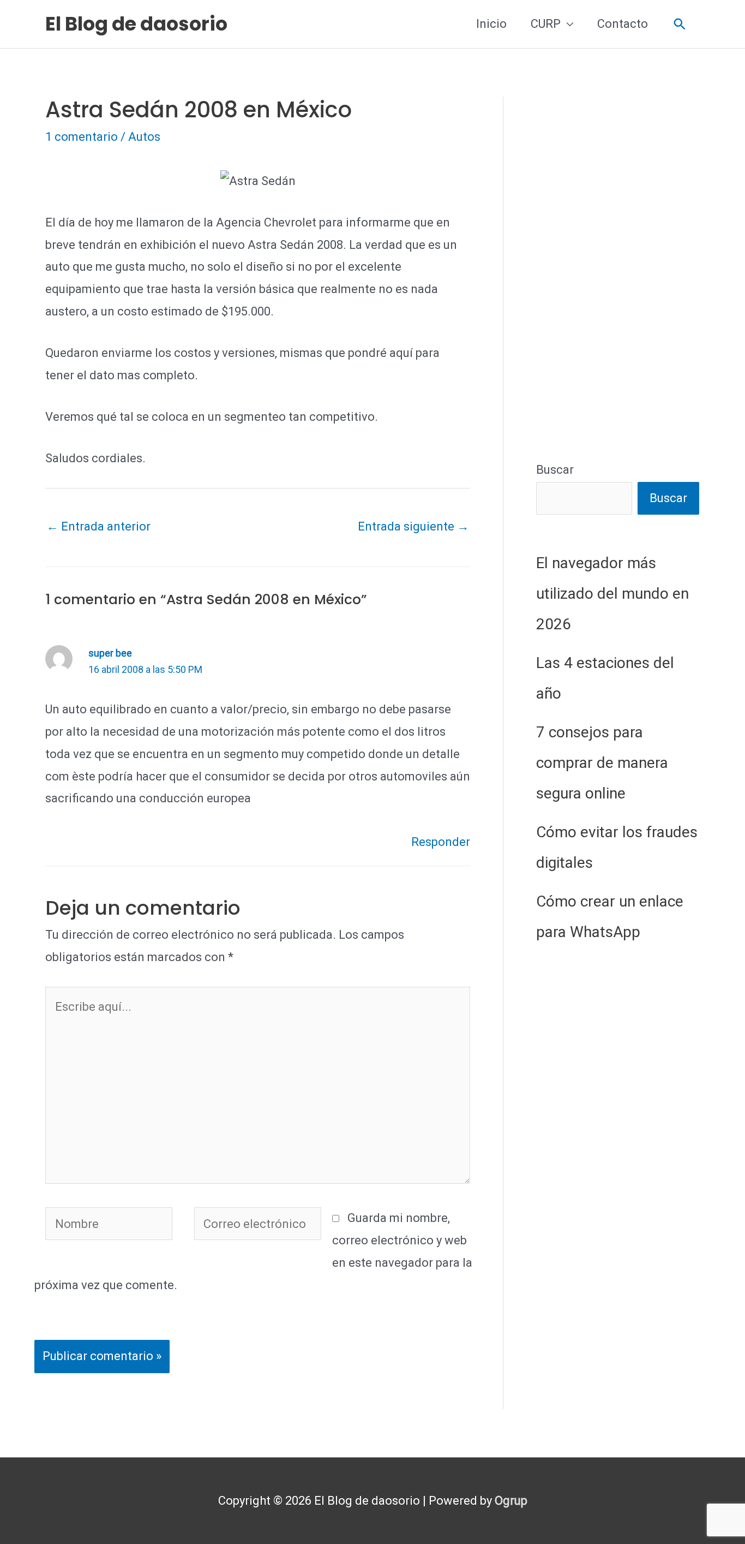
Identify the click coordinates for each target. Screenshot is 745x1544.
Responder (440, 842)
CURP (546, 24)
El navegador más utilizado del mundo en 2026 (612, 593)
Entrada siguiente (413, 526)
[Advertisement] (617, 260)
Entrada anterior (98, 526)
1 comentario (81, 137)
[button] (680, 24)
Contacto (622, 24)
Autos (144, 137)
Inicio (491, 24)
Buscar (555, 469)
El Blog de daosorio (136, 23)
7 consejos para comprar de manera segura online (602, 762)
